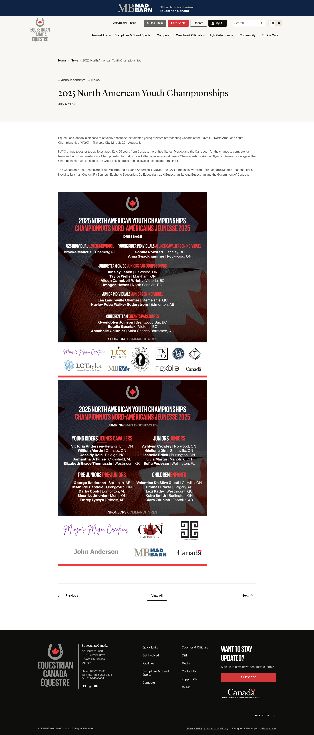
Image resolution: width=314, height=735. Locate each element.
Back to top (262, 716)
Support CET (190, 679)
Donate (198, 23)
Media (186, 663)
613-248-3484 (95, 678)
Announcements (73, 80)
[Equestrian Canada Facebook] (84, 686)
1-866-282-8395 (102, 675)
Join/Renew (120, 23)
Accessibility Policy (217, 728)
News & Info (100, 35)
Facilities (148, 663)
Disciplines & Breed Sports (132, 35)
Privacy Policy (194, 728)
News (95, 80)
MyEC (219, 23)
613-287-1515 (98, 671)
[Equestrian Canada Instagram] (90, 686)
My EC (186, 687)
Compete (163, 35)
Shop (133, 23)
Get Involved (150, 655)
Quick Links (155, 23)
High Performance (221, 35)
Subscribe (248, 677)
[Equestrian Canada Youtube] (96, 686)
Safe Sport (178, 23)
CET (184, 655)
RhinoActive (269, 728)
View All (157, 596)
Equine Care (270, 35)
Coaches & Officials (189, 35)
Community (247, 35)
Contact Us (189, 671)
